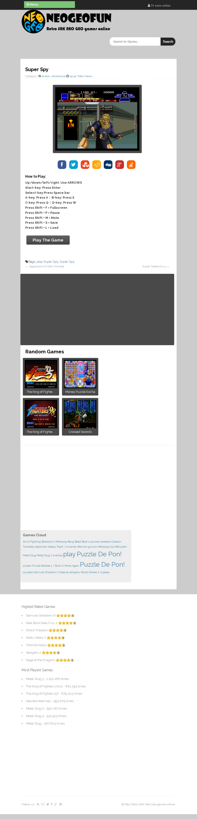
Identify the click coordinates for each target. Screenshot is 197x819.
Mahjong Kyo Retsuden (112, 546)
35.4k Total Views (81, 76)
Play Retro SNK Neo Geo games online (150, 804)
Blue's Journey (91, 541)
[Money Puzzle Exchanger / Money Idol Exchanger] (80, 387)
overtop (57, 555)
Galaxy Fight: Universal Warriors (67, 546)
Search (168, 41)
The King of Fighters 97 (42, 693)
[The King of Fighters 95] (41, 387)
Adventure (58, 76)
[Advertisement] (97, 309)
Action (46, 76)
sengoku (74, 572)
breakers (105, 541)
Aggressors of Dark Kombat (46, 266)
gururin (92, 546)
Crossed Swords (80, 432)
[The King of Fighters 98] (41, 427)
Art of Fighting (32, 541)
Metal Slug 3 (35, 679)
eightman (41, 546)
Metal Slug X (44, 555)
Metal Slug (29, 555)
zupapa (104, 572)
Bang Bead (74, 541)
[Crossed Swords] (80, 427)
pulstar (27, 565)
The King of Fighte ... (41, 392)
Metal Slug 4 (35, 716)
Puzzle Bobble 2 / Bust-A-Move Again (55, 565)
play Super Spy (47, 261)
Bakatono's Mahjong (54, 541)
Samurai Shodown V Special (51, 572)
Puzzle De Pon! (102, 564)
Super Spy (67, 261)
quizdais (28, 572)
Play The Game (48, 240)
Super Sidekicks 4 (154, 266)
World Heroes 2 (90, 572)
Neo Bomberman (38, 701)
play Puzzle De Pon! (92, 554)
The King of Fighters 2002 (44, 686)
